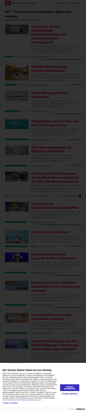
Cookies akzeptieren (69, 388)
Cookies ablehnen (69, 394)
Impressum (36, 400)
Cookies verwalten (10, 403)
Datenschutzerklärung (19, 400)
